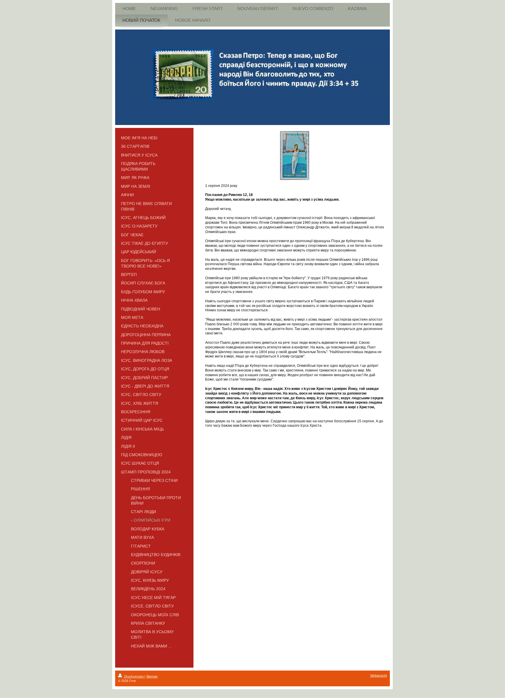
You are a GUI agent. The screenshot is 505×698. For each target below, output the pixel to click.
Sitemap (152, 676)
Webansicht (378, 675)
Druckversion (133, 676)
